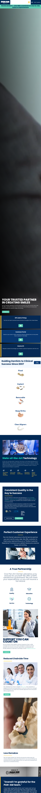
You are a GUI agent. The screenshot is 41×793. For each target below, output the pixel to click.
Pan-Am (24, 686)
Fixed (20, 376)
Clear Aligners (20, 430)
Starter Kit (20, 346)
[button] (29, 2)
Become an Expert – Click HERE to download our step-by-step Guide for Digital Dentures (20, 6)
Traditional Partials (13, 499)
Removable (20, 403)
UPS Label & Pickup (21, 318)
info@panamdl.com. (31, 648)
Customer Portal (21, 332)
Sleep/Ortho (20, 416)
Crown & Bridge (30, 497)
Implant (20, 389)
